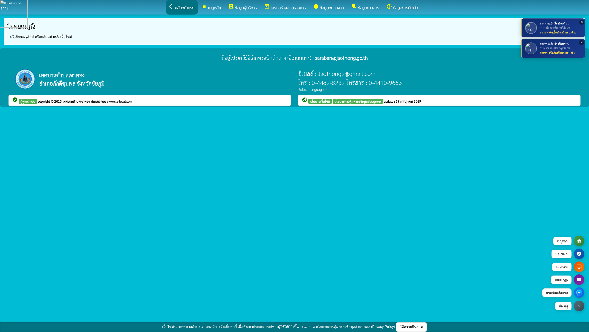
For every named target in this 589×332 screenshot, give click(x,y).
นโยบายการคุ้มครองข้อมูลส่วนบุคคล (358, 101)
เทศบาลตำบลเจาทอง (77, 101)
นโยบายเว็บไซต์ (320, 101)
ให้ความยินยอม (411, 327)
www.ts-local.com (120, 101)
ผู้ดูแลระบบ (27, 101)
